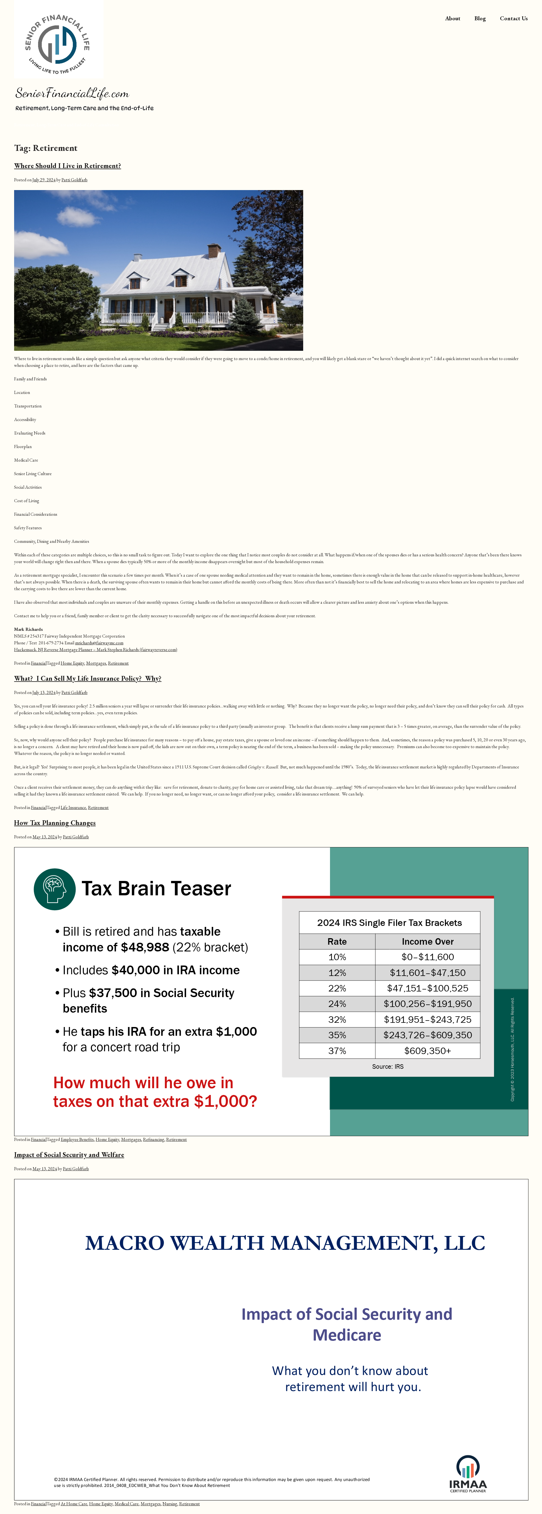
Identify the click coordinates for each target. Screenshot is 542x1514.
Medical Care (127, 1504)
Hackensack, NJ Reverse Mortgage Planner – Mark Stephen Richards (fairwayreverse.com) (95, 650)
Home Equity (72, 663)
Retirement (118, 663)
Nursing (170, 1504)
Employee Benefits (77, 1139)
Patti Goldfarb (75, 180)
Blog (480, 18)
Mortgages (96, 663)
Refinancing (153, 1139)
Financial (39, 663)
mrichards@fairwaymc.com (99, 643)
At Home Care (74, 1504)
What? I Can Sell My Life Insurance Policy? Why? (87, 678)
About (452, 18)
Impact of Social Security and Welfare (69, 1154)
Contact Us (514, 18)
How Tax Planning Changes (55, 822)
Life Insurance (73, 807)
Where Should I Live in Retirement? (67, 165)
